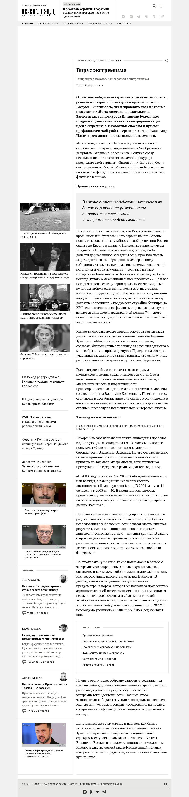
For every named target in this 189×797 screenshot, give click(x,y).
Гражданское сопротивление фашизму (107, 646)
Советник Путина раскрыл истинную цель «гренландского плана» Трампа (45, 444)
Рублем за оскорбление (97, 635)
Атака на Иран (48, 23)
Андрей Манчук (32, 677)
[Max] (123, 16)
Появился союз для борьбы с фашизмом (108, 641)
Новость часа (73, 4)
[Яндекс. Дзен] (131, 16)
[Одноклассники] (154, 16)
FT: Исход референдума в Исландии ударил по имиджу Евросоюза (43, 381)
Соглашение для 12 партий (99, 658)
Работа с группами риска (98, 664)
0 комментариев (37, 612)
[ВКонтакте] (146, 16)
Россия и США (73, 23)
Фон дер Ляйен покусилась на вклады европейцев (44, 356)
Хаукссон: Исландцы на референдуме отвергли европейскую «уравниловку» (44, 275)
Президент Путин (99, 23)
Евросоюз (124, 23)
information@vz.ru (111, 783)
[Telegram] (139, 16)
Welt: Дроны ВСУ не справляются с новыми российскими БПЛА (39, 421)
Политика (114, 60)
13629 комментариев (40, 661)
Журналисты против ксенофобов (103, 652)
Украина (28, 23)
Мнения (28, 570)
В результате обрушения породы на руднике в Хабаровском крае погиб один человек (86, 12)
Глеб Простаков (31, 628)
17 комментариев (38, 710)
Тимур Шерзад (31, 579)
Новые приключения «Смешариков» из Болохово (43, 234)
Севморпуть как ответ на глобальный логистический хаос (43, 637)
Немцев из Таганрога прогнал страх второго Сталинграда (41, 588)
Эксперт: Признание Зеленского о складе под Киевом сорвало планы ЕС (41, 466)
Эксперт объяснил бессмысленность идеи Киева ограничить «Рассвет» (43, 315)
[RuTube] (162, 16)
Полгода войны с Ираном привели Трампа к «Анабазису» (44, 686)
